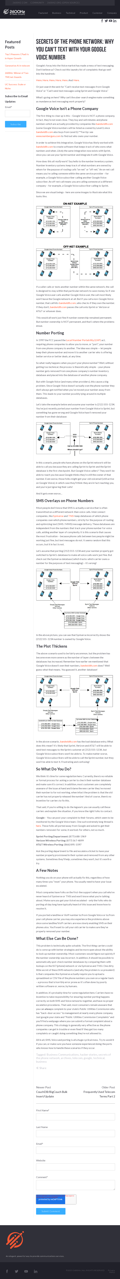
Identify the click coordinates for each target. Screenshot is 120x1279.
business (41, 1061)
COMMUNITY (37, 3)
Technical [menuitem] (70, 13)
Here (39, 80)
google (88, 1058)
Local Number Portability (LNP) (83, 340)
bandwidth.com (104, 123)
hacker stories (88, 1054)
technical (99, 1058)
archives (66, 1058)
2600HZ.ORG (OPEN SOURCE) (63, 3)
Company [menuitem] (112, 13)
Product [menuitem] (84, 13)
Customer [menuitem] (97, 13)
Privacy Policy (111, 1271)
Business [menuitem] (56, 13)
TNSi (71, 515)
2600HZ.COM (20, 3)
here (38, 825)
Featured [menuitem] (43, 13)
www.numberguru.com (48, 135)
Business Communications (63, 1054)
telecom (77, 1058)
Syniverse (58, 515)
